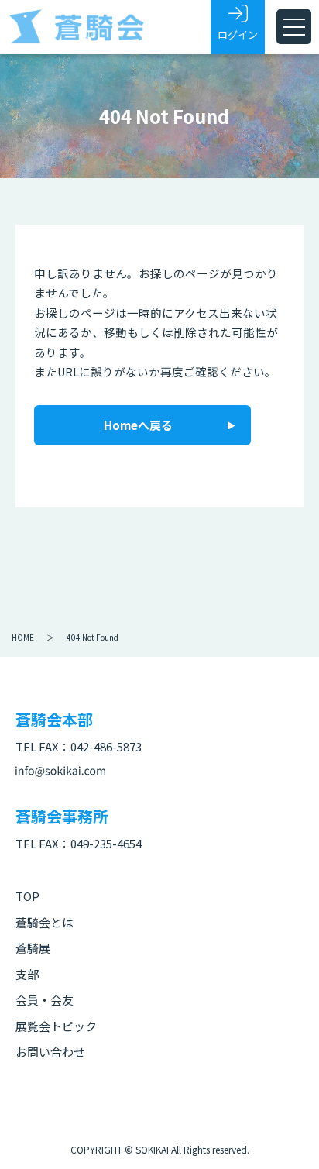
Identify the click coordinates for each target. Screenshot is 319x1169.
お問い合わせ (50, 1052)
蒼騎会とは (44, 922)
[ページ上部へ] (284, 1134)
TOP (27, 896)
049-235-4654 (106, 843)
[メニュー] (293, 26)
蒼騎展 (32, 948)
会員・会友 (44, 1000)
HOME (23, 637)
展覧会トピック (56, 1026)
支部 (27, 974)
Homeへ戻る (138, 425)
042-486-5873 (106, 746)
